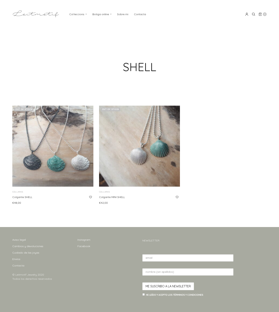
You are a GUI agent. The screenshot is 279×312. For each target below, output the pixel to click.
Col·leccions (76, 14)
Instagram (83, 239)
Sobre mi (122, 14)
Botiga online (100, 14)
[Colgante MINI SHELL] (139, 146)
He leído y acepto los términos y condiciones (174, 294)
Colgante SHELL (22, 197)
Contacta (140, 14)
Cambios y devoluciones (27, 246)
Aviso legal (19, 239)
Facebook (83, 246)
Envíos (16, 259)
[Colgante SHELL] (52, 146)
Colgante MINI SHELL (112, 197)
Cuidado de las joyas (25, 252)
